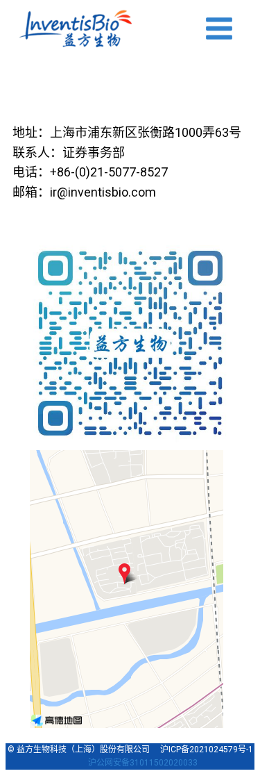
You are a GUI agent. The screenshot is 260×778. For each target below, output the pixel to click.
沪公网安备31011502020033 (143, 763)
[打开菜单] (219, 28)
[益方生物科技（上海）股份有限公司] (75, 28)
